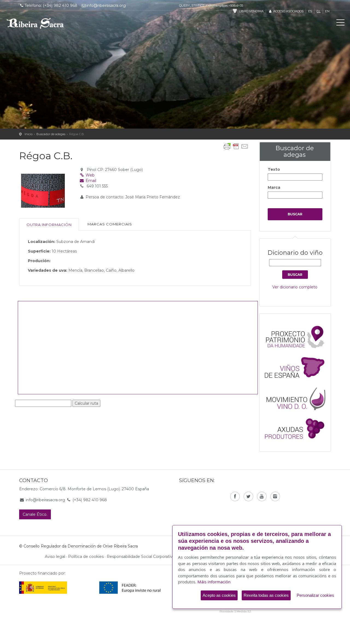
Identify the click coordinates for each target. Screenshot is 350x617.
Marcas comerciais (110, 224)
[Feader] (130, 587)
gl (318, 11)
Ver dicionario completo (294, 287)
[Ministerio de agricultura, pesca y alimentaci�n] (43, 587)
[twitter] (248, 496)
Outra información (49, 224)
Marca (274, 187)
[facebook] (235, 496)
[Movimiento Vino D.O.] (298, 397)
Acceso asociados (288, 11)
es (310, 11)
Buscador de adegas (50, 134)
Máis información (214, 581)
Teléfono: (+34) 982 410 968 (51, 5)
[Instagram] (275, 496)
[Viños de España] (298, 366)
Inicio (29, 134)
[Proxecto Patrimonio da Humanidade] (298, 336)
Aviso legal (55, 556)
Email (90, 180)
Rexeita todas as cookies (266, 595)
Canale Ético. (35, 514)
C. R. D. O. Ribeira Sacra (35, 23)
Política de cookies (86, 556)
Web (89, 175)
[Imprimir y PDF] (236, 146)
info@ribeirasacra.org (106, 5)
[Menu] (340, 23)
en (327, 11)
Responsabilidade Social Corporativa (141, 556)
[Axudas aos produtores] (298, 427)
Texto (274, 169)
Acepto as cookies (219, 595)
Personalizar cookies (315, 595)
